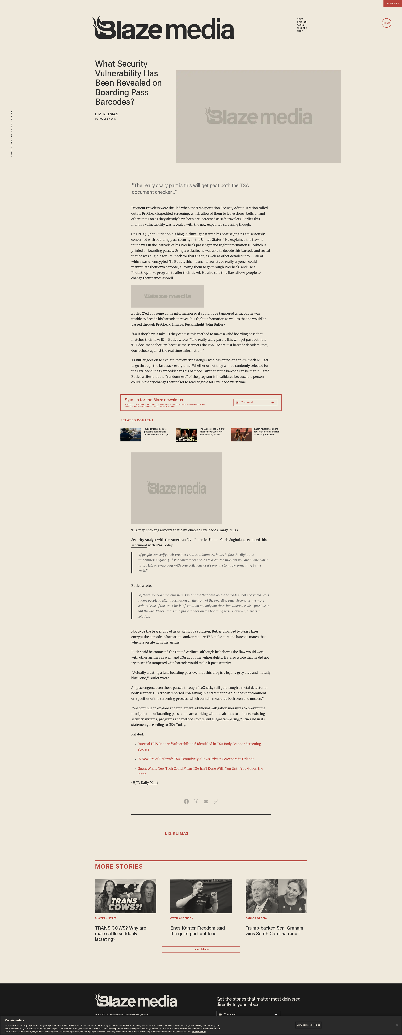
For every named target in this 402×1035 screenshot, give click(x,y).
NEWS (300, 19)
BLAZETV (302, 28)
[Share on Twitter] (196, 801)
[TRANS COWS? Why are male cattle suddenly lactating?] (125, 895)
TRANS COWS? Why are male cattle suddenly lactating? (120, 934)
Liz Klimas (107, 114)
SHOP (300, 31)
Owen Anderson (181, 918)
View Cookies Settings (308, 1025)
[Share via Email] (206, 801)
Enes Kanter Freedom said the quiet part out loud (197, 931)
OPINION (302, 22)
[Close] (397, 1024)
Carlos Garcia (256, 918)
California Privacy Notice (136, 1015)
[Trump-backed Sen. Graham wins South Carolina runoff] (276, 895)
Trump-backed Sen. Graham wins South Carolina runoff (274, 931)
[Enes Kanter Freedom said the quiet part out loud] (201, 895)
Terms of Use (170, 404)
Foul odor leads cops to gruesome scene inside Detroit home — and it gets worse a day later (157, 432)
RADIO (300, 25)
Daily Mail (149, 783)
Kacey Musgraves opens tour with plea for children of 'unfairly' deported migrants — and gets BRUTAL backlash (266, 432)
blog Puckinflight (190, 234)
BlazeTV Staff (106, 918)
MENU (386, 23)
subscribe (393, 4)
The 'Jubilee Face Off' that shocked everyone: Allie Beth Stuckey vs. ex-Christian (212, 432)
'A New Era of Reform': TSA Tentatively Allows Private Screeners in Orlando (196, 759)
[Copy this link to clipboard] (215, 801)
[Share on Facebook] (186, 801)
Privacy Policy (155, 404)
